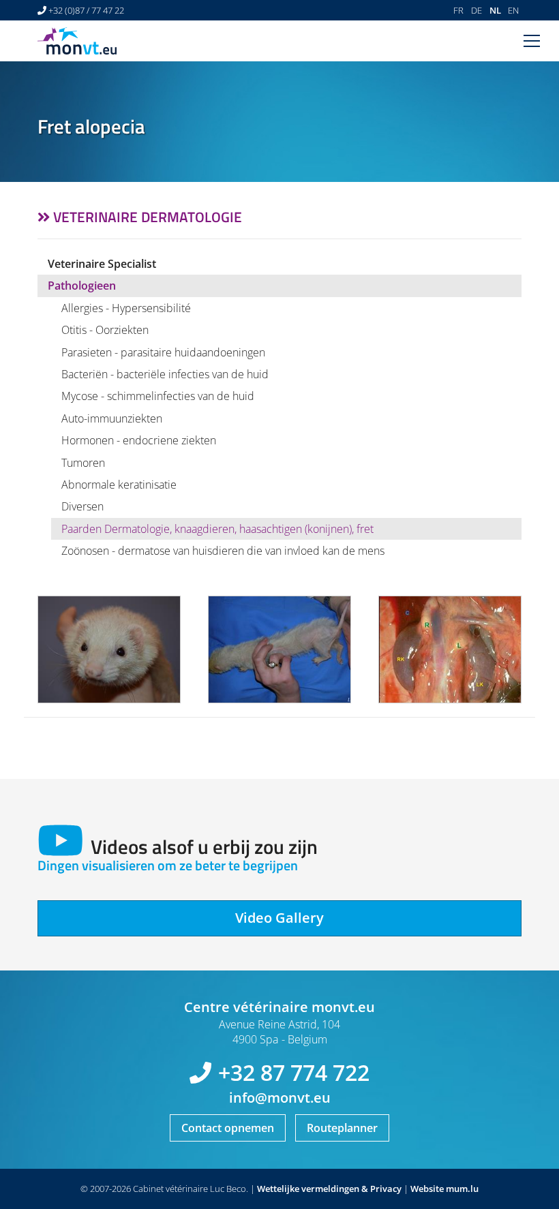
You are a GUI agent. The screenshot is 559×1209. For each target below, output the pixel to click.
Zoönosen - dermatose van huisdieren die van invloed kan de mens (222, 550)
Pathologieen (82, 285)
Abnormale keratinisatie (119, 484)
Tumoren (83, 462)
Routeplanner (342, 1127)
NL (495, 10)
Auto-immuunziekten (111, 418)
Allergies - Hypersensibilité (126, 308)
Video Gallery (279, 917)
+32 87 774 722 (293, 1072)
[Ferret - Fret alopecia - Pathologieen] (109, 649)
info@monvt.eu (280, 1097)
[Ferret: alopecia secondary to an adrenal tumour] (279, 649)
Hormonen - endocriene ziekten (138, 440)
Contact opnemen (227, 1127)
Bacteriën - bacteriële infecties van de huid (165, 374)
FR (458, 10)
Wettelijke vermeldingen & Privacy (329, 1188)
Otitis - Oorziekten (105, 329)
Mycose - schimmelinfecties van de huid (157, 395)
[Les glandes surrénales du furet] (450, 649)
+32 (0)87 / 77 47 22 (86, 10)
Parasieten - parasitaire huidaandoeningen (163, 352)
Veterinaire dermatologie (147, 217)
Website (427, 1188)
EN (513, 10)
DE (476, 10)
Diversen (82, 506)
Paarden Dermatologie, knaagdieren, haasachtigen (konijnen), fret (217, 528)
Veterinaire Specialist (102, 263)
